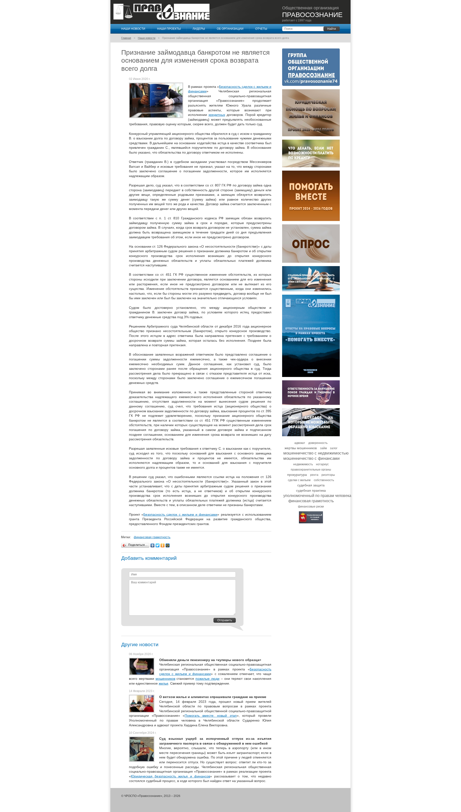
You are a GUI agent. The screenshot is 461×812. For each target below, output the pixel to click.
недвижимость (303, 464)
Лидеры (199, 28)
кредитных (217, 115)
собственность (324, 480)
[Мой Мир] (167, 545)
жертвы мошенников (301, 448)
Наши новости (133, 28)
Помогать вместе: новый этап (211, 715)
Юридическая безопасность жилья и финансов (170, 776)
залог (333, 448)
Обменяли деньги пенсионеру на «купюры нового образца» (210, 660)
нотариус (322, 464)
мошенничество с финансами (311, 458)
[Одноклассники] (162, 545)
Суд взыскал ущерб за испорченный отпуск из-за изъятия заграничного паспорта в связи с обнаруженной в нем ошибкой (215, 741)
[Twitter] (157, 545)
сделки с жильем (299, 480)
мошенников (165, 679)
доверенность (318, 443)
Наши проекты (169, 28)
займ (323, 448)
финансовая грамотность (152, 537)
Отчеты (261, 28)
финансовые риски (311, 506)
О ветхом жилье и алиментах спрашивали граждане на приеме (212, 697)
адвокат (299, 443)
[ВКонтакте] (152, 545)
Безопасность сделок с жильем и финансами (180, 514)
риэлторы (328, 475)
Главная (126, 37)
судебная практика (311, 490)
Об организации (230, 28)
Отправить (224, 620)
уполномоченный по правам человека (317, 496)
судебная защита (311, 485)
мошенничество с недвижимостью (316, 453)
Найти (331, 28)
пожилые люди (207, 679)
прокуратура (297, 475)
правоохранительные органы (311, 469)
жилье (163, 683)
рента (314, 475)
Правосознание (161, 12)
